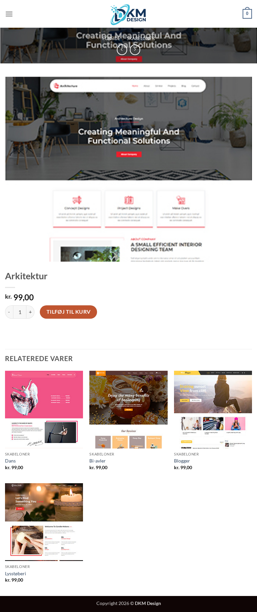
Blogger (182, 461)
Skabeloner (141, 38)
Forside (111, 38)
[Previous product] (135, 49)
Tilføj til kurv (69, 312)
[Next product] (122, 49)
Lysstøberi (15, 573)
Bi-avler (97, 461)
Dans (10, 461)
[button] (9, 14)
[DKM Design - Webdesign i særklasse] (128, 13)
